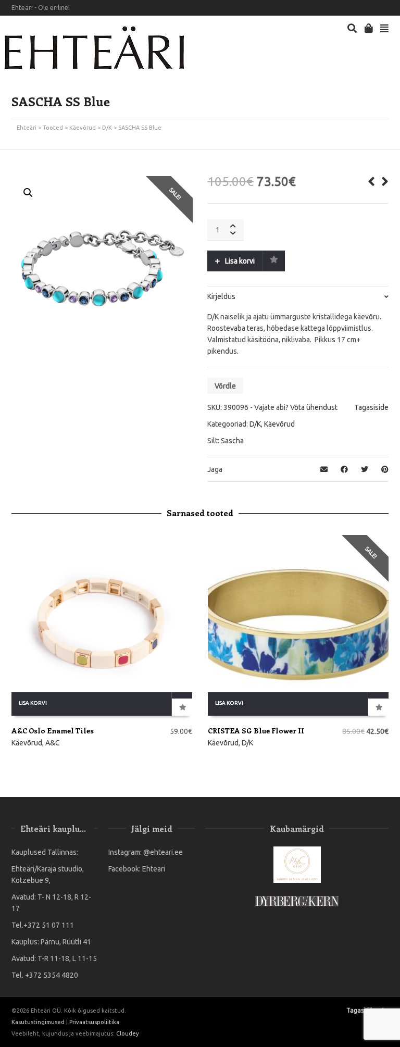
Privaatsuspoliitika (94, 1022)
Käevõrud (82, 127)
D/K (107, 127)
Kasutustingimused (38, 1022)
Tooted (53, 127)
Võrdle (225, 386)
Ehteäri (26, 127)
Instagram (387, 8)
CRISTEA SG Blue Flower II (256, 731)
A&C (52, 743)
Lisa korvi (240, 261)
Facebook (372, 8)
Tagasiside (371, 407)
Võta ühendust (314, 407)
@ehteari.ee (163, 852)
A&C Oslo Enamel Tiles (52, 731)
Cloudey (127, 1033)
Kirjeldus (221, 296)
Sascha (232, 441)
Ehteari (153, 869)
